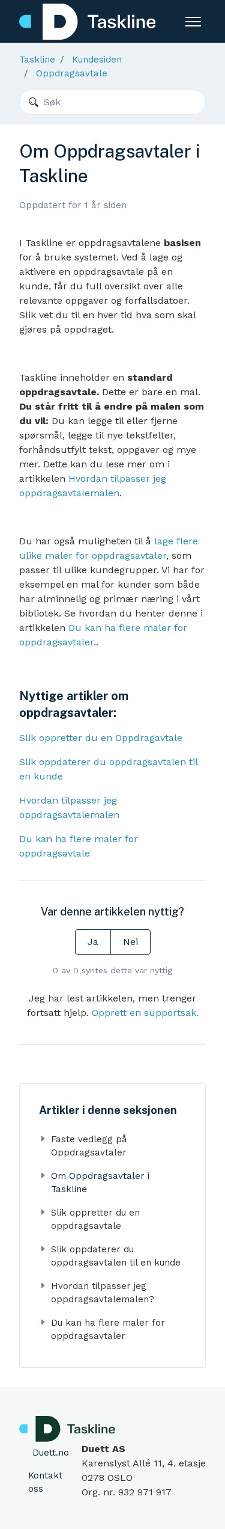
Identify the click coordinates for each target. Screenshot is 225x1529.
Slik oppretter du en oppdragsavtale (95, 1219)
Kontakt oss (45, 1482)
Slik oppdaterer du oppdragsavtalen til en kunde (116, 1256)
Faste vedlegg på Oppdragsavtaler (89, 1146)
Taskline (37, 59)
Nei (130, 941)
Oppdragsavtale (71, 73)
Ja (93, 941)
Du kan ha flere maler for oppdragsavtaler (108, 1329)
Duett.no (50, 1452)
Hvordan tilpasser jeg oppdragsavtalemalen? (102, 1293)
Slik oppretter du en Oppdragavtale (100, 737)
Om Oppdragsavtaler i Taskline (100, 1183)
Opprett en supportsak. (145, 1012)
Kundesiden (97, 59)
